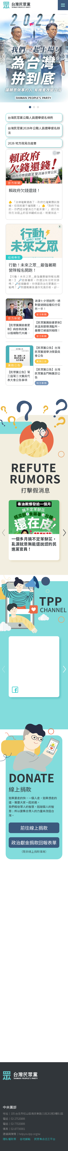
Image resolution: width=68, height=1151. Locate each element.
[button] (64, 56)
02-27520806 (18, 1118)
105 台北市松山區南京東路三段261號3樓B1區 (37, 1113)
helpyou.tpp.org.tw (29, 1134)
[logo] (16, 5)
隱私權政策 (9, 1139)
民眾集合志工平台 (44, 1139)
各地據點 (25, 1139)
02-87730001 (18, 1129)
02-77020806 (18, 1124)
